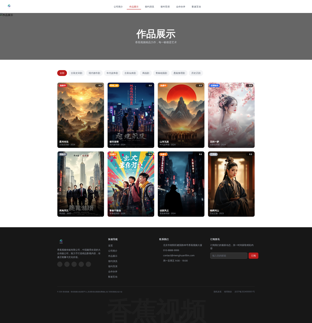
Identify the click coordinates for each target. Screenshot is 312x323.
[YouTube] (81, 264)
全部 (62, 73)
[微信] (67, 264)
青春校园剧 (161, 73)
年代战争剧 (112, 73)
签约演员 (149, 6)
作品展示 (133, 6)
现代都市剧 (94, 73)
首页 (110, 245)
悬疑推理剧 (179, 73)
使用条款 (228, 291)
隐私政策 (217, 291)
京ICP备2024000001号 (244, 291)
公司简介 (118, 6)
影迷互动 (196, 6)
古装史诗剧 (76, 73)
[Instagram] (88, 264)
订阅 (253, 255)
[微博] (59, 264)
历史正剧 (196, 73)
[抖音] (74, 264)
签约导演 (165, 6)
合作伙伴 (180, 6)
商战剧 (145, 73)
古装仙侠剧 (130, 73)
